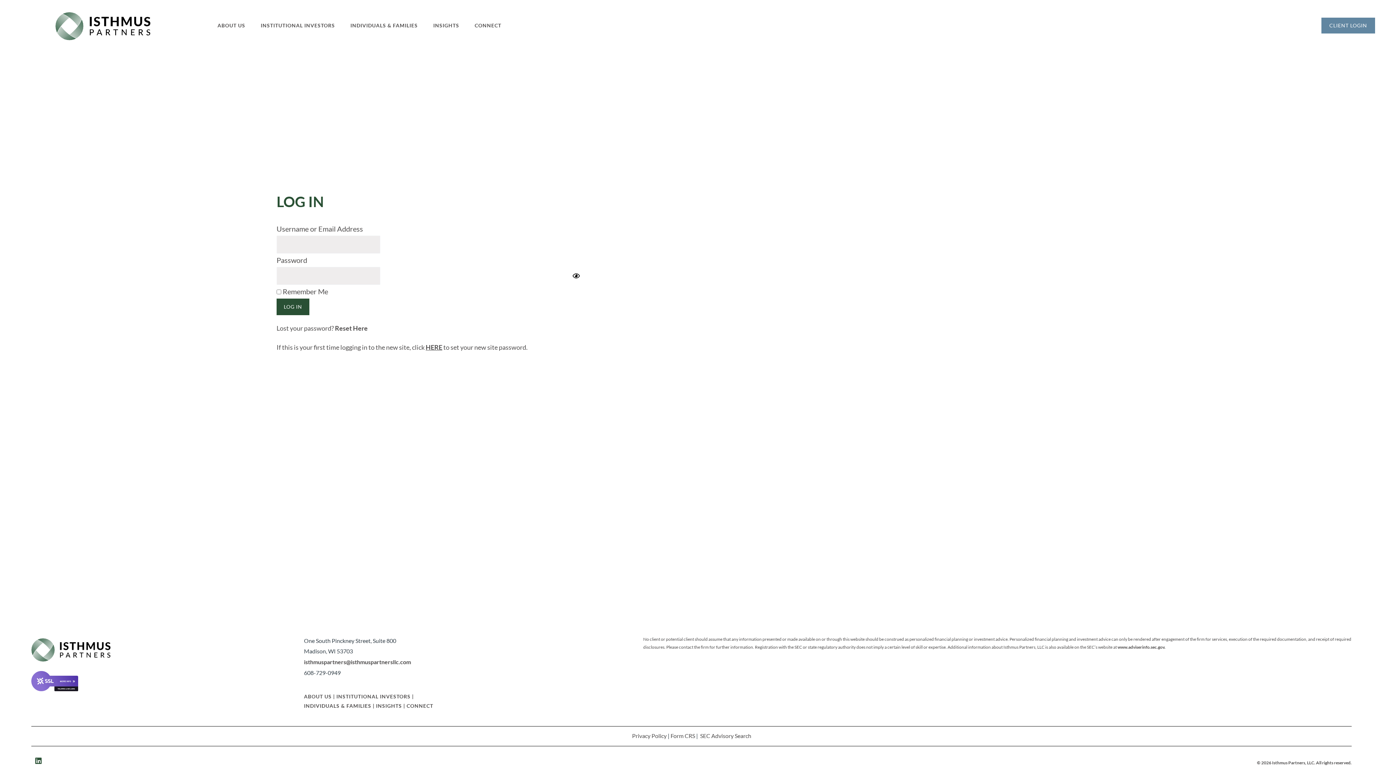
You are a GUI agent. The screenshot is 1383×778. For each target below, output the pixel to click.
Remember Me (304, 291)
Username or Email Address (320, 228)
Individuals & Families (337, 706)
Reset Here (351, 328)
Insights (389, 706)
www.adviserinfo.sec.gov (1141, 647)
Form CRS (683, 735)
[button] (235, 25)
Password (292, 260)
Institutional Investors (373, 696)
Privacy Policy (649, 735)
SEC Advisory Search (725, 735)
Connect (420, 706)
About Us (318, 696)
